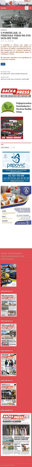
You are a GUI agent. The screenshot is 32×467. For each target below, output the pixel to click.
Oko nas (11, 41)
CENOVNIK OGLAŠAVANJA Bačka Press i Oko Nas (12, 256)
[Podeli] (3, 64)
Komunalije (4, 30)
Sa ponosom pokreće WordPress (8, 465)
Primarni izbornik (30, 8)
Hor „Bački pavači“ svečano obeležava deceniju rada (14, 72)
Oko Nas (3, 8)
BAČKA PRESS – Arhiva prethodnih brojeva (11, 253)
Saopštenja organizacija (7, 259)
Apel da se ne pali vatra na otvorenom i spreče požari (15, 78)
